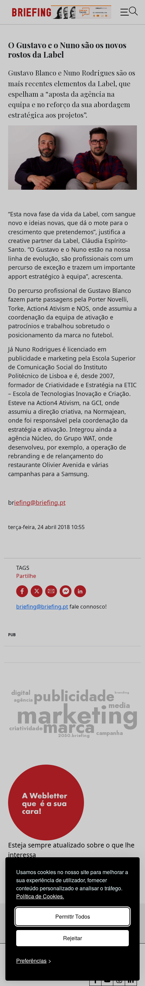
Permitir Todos (72, 916)
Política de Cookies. (40, 896)
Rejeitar (72, 938)
